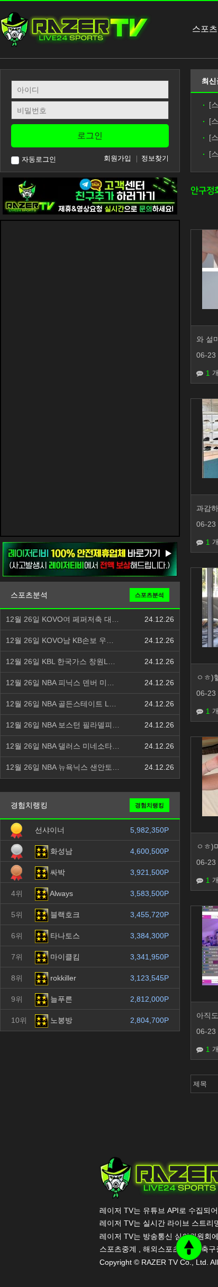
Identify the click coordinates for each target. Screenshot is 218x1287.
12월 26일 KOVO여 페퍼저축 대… (62, 619)
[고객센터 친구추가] (90, 195)
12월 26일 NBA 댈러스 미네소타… (63, 746)
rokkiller (62, 978)
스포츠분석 (149, 595)
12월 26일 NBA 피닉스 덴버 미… (60, 683)
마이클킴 (64, 957)
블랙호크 (64, 914)
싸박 (56, 872)
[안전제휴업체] (90, 559)
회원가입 (117, 158)
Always (60, 893)
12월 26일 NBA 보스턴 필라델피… (63, 725)
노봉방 (60, 1020)
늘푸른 (60, 999)
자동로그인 (39, 159)
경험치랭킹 (149, 805)
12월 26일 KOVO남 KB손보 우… (60, 641)
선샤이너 (50, 830)
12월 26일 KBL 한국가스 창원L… (60, 662)
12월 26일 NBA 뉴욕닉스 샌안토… (63, 767)
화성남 (60, 851)
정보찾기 (155, 158)
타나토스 (64, 935)
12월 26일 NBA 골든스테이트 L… (61, 704)
